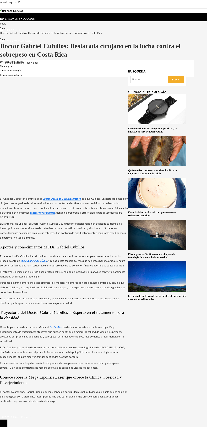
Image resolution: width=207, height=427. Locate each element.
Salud (3, 39)
